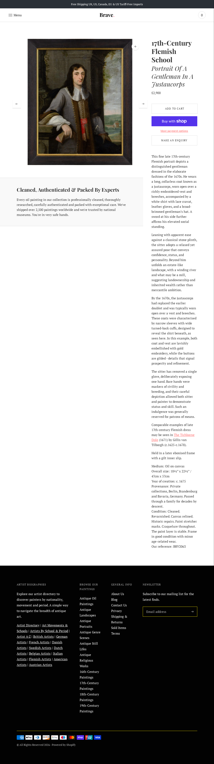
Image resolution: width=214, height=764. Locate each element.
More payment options (174, 131)
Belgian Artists (40, 653)
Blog (114, 599)
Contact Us (119, 605)
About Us (117, 594)
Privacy (116, 611)
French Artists (39, 642)
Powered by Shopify (64, 745)
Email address (155, 606)
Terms (115, 633)
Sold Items (118, 628)
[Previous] (17, 104)
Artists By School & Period (49, 631)
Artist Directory (28, 625)
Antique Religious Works (86, 660)
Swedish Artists (40, 648)
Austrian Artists (40, 665)
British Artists (43, 636)
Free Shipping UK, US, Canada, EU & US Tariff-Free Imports (107, 4)
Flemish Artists (40, 659)
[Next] (143, 104)
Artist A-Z (24, 636)
